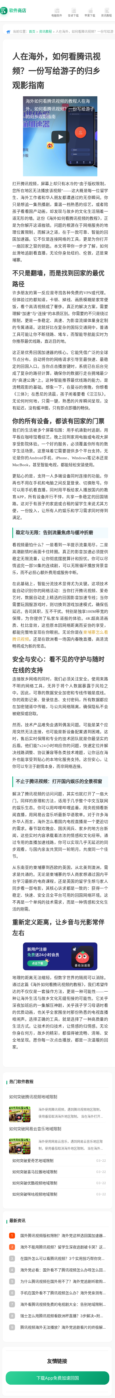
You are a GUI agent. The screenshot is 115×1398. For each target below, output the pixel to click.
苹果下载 (90, 15)
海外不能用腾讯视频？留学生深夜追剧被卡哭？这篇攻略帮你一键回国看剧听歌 (63, 1247)
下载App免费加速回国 (57, 1378)
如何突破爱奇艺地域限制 (32, 1160)
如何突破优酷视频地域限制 (34, 1183)
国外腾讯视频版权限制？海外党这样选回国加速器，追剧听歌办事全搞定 (63, 1235)
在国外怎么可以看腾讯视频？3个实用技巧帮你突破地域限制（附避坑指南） (63, 1258)
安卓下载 (73, 15)
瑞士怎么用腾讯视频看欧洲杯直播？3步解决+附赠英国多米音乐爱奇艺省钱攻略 (63, 1315)
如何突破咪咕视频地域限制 (34, 1194)
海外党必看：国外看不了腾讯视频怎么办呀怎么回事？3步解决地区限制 (63, 1270)
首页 (32, 32)
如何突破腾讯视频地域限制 (33, 1096)
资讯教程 (106, 15)
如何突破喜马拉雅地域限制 (34, 1171)
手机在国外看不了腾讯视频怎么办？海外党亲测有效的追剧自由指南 (63, 1293)
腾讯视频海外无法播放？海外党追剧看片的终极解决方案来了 (63, 1327)
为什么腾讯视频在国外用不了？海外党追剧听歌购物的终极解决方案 (63, 1281)
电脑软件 (56, 15)
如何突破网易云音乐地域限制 (35, 1128)
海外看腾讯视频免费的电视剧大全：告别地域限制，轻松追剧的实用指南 (63, 1304)
